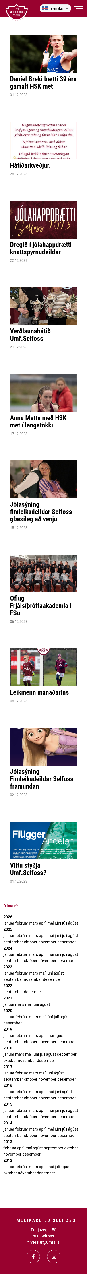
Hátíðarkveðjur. (30, 165)
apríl (43, 923)
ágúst (73, 923)
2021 (7, 998)
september (13, 941)
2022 (7, 985)
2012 (7, 1160)
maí (51, 923)
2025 (7, 929)
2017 (7, 1066)
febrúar (22, 923)
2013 (7, 1141)
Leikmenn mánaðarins (39, 692)
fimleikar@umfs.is (43, 1242)
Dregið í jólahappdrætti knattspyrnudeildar (41, 248)
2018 (7, 1048)
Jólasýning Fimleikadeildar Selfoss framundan (41, 779)
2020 (7, 1010)
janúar (9, 923)
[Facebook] (33, 1256)
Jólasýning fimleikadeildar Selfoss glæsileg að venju (41, 511)
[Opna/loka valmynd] (78, 8)
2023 (7, 966)
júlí (65, 923)
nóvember (47, 941)
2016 (7, 1085)
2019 (7, 1029)
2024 (7, 948)
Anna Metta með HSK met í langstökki (38, 421)
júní (58, 923)
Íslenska (56, 8)
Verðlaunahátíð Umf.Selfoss (30, 334)
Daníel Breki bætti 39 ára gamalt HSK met (43, 82)
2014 (7, 1123)
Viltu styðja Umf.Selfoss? (28, 869)
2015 (7, 1104)
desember (66, 941)
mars (34, 923)
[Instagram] (53, 1256)
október (31, 941)
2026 (7, 917)
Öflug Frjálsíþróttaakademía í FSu (41, 605)
